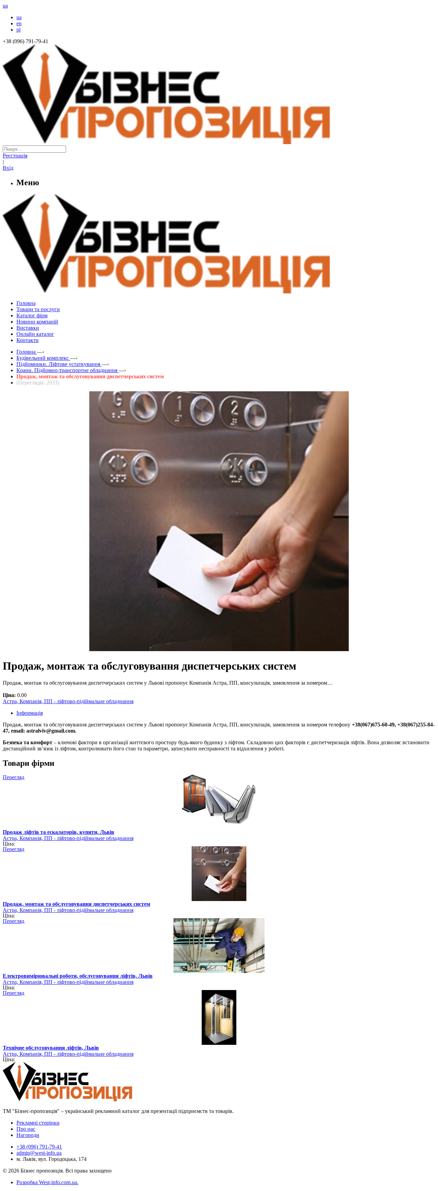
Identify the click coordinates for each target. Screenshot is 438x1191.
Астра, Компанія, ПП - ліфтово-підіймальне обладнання (68, 701)
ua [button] (5, 6)
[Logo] (88, 1099)
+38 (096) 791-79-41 (39, 1147)
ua (19, 17)
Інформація (29, 713)
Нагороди (27, 1135)
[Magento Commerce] (219, 290)
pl (18, 30)
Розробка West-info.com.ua (46, 1182)
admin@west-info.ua (39, 1153)
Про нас (25, 1129)
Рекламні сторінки (38, 1123)
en (19, 23)
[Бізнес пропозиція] (219, 142)
